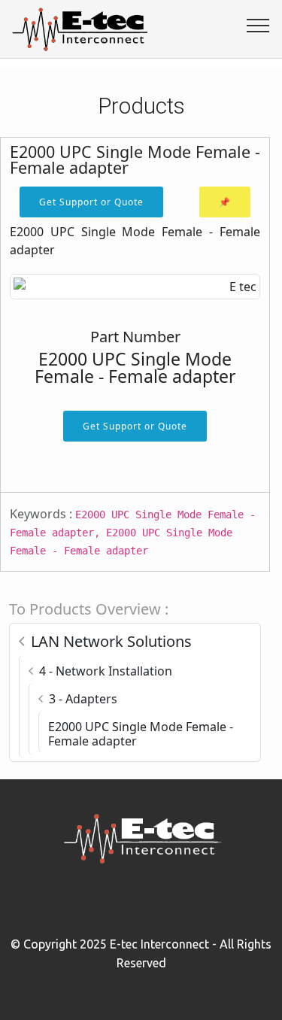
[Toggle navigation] (258, 25)
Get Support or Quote (91, 202)
